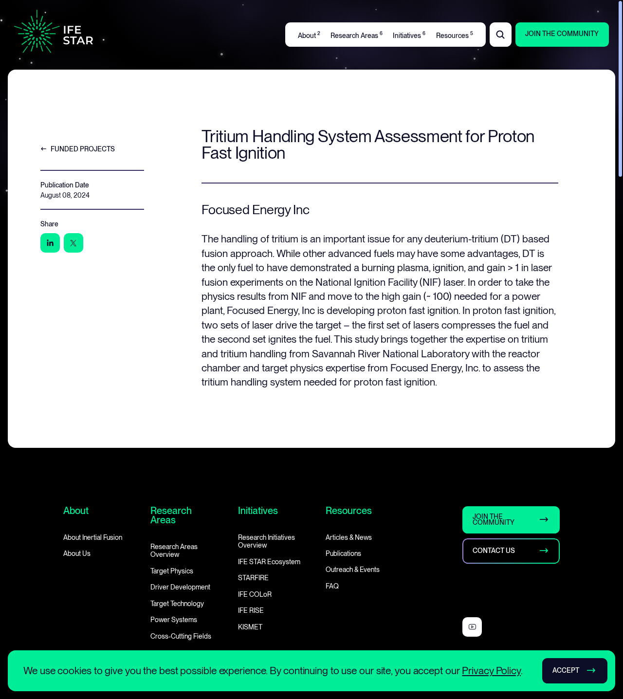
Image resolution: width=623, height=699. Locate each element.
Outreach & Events (353, 569)
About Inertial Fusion (92, 537)
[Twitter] (73, 243)
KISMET (250, 626)
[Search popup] (501, 34)
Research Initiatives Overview (266, 541)
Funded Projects (83, 148)
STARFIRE (253, 578)
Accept (565, 670)
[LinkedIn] (50, 243)
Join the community (494, 519)
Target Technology (177, 603)
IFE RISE (251, 610)
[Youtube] (472, 626)
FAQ (332, 586)
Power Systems (173, 620)
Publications (343, 553)
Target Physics (171, 571)
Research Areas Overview (174, 550)
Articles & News (349, 537)
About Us (77, 553)
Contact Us (494, 550)
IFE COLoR (255, 594)
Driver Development (180, 587)
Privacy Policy (491, 670)
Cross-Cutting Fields (180, 636)
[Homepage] (53, 31)
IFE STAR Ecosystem (269, 562)
